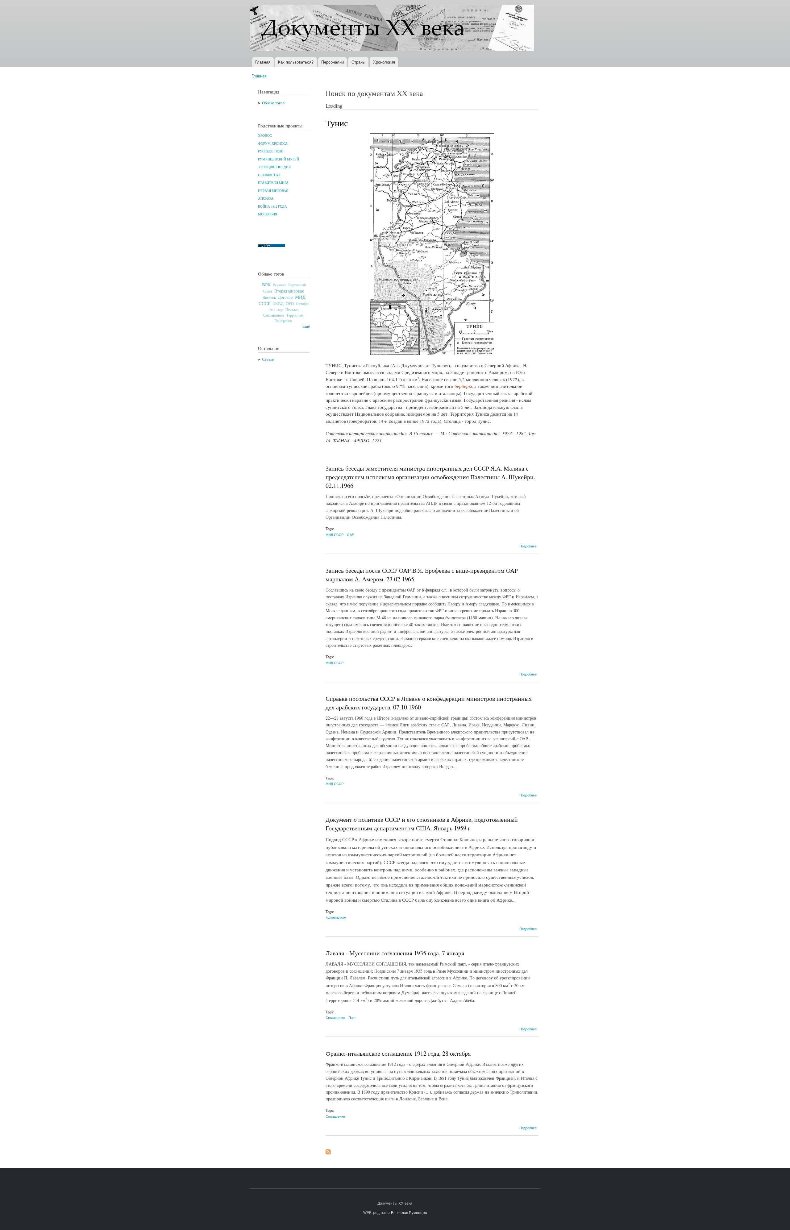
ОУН (290, 303)
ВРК (266, 284)
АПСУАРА (265, 198)
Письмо (292, 309)
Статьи (268, 359)
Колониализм (336, 917)
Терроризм (294, 315)
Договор (285, 297)
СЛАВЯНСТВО (269, 175)
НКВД (278, 303)
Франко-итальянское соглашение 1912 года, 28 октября (398, 1053)
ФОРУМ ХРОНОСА (273, 143)
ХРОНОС (265, 135)
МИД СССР (334, 534)
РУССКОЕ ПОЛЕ (270, 151)
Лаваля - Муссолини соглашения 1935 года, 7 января (395, 953)
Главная (262, 62)
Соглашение (273, 315)
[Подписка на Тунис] (328, 1150)
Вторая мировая (289, 291)
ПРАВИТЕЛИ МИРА (273, 183)
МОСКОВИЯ (267, 214)
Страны (358, 62)
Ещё (306, 326)
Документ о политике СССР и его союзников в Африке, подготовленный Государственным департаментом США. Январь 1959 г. (422, 823)
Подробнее (528, 545)
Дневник (269, 297)
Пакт (352, 1017)
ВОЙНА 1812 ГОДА (272, 206)
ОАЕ (350, 534)
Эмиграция (283, 320)
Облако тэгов (273, 103)
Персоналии (332, 62)
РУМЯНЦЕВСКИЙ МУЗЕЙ (278, 159)
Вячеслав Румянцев (409, 1212)
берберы (463, 386)
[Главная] (392, 28)
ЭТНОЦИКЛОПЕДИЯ (274, 167)
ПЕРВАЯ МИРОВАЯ (273, 191)
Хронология (384, 62)
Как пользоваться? (296, 62)
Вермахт (279, 285)
